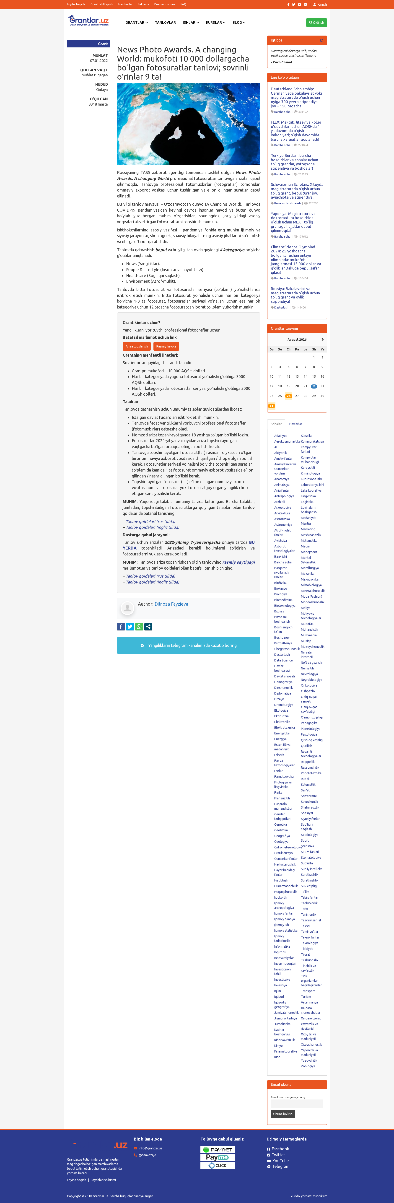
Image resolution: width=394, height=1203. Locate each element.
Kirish (322, 4)
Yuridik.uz (320, 1196)
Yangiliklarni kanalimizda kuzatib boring (192, 645)
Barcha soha (282, 111)
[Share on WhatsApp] (139, 626)
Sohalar (276, 424)
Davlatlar (295, 424)
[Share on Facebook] (121, 626)
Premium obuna (164, 4)
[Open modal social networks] (148, 626)
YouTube (280, 1160)
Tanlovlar (165, 23)
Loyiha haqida (76, 4)
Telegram (281, 1166)
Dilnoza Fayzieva (171, 604)
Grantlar (135, 23)
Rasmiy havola (166, 346)
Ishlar (189, 23)
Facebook (280, 1148)
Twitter (278, 1154)
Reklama (143, 4)
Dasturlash (281, 307)
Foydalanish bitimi (103, 1180)
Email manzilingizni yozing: (288, 1097)
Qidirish (318, 22)
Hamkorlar (125, 4)
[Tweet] (130, 626)
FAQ (183, 4)
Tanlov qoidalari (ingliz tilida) (152, 527)
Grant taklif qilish (102, 4)
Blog (238, 23)
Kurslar (214, 23)
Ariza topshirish (137, 346)
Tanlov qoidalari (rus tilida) (150, 521)
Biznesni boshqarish (287, 203)
